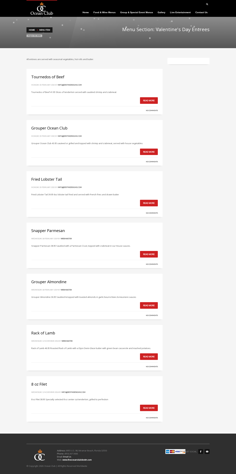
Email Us (67, 456)
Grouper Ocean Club (49, 128)
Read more (149, 100)
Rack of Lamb (43, 333)
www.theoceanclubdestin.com (77, 459)
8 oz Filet (39, 384)
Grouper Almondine (48, 281)
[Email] (207, 451)
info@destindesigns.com (70, 85)
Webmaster (66, 238)
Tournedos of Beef (47, 76)
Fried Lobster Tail (46, 179)
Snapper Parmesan (48, 230)
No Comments (152, 110)
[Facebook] (200, 451)
